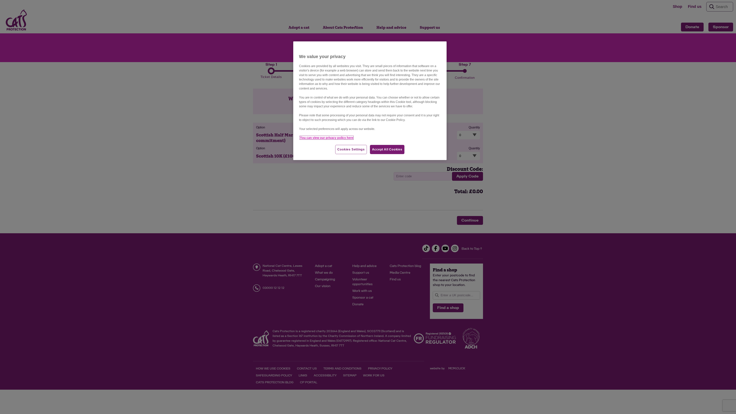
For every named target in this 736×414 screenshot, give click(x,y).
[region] (370, 100)
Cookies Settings (351, 149)
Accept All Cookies (387, 149)
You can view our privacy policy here (326, 137)
